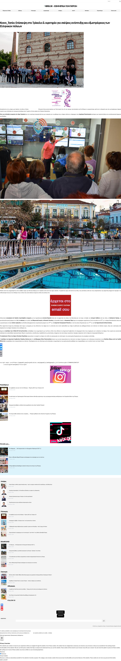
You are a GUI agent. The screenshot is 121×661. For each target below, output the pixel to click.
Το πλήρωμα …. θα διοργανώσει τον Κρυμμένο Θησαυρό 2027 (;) (25, 448)
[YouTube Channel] (60, 609)
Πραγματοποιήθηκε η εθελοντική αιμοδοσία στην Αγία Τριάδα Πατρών (26, 405)
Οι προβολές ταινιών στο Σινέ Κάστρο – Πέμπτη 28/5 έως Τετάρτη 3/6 (26, 388)
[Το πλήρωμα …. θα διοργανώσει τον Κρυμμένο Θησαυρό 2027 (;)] (4, 452)
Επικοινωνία (113, 10)
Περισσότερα (100, 10)
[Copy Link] (60, 353)
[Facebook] (60, 344)
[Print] (60, 355)
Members (87, 10)
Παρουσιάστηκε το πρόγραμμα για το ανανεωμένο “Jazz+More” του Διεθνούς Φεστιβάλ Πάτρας (28, 532)
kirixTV (73, 10)
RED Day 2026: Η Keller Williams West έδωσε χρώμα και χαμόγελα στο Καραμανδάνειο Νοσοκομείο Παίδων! (30, 574)
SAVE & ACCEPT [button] (4, 660)
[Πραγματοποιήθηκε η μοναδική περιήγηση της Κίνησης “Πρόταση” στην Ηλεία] (3, 553)
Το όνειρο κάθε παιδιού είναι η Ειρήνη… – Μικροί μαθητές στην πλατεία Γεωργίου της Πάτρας (32, 413)
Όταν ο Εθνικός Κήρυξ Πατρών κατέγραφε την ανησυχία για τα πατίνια (26, 457)
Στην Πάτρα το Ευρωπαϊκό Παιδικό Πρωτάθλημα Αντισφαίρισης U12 (22, 595)
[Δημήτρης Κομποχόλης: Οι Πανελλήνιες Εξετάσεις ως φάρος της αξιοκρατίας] (3, 493)
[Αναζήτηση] (103, 621)
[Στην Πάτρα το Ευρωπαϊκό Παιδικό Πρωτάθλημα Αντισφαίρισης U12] (3, 597)
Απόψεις (60, 10)
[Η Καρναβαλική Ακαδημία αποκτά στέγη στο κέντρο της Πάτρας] (4, 469)
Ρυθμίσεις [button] (54, 633)
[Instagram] (60, 607)
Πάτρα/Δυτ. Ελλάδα (7, 10)
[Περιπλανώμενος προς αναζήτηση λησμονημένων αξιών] (3, 504)
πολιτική (31, 633)
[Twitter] (60, 346)
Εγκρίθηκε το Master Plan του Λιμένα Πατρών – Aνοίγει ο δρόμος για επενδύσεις (25, 580)
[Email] (60, 351)
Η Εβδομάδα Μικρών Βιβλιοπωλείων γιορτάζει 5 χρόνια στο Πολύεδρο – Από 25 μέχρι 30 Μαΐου (28, 526)
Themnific (119, 626)
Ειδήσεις (20, 10)
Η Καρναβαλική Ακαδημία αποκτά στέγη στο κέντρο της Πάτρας (25, 465)
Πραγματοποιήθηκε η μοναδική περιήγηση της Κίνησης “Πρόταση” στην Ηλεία (24, 550)
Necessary (3, 653)
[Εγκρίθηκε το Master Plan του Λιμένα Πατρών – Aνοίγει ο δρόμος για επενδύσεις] (3, 583)
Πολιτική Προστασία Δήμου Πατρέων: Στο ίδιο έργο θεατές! (21, 496)
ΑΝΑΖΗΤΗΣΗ (3, 618)
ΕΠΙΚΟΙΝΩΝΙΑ (60, 612)
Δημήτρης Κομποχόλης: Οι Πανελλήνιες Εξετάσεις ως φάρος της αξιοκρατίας (24, 490)
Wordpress (112, 626)
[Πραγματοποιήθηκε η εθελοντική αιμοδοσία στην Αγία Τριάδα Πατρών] (4, 408)
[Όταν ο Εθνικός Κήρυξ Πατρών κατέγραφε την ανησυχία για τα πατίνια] (4, 460)
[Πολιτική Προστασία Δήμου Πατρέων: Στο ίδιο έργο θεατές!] (3, 499)
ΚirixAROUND (46, 10)
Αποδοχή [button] (50, 633)
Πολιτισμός (33, 10)
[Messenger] (60, 349)
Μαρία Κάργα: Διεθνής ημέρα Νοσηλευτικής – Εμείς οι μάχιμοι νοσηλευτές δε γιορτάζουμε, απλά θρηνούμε (30, 484)
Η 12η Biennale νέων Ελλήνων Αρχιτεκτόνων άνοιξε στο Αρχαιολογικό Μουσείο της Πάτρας (27, 556)
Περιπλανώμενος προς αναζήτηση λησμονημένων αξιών (20, 502)
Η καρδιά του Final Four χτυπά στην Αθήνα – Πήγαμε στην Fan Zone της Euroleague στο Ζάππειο (28, 589)
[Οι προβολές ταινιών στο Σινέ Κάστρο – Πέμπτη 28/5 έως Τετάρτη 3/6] (4, 391)
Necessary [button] (2, 651)
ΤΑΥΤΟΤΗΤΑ (60, 615)
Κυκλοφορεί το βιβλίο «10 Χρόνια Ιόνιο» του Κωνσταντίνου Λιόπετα (22, 520)
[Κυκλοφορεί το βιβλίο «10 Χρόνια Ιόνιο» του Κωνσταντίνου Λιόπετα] (3, 523)
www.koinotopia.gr (33, 109)
